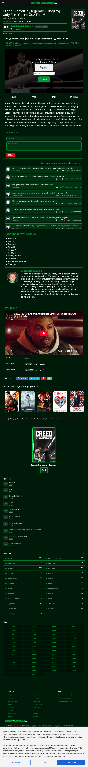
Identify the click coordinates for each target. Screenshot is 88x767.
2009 (54, 643)
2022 (34, 631)
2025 (54, 627)
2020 (74, 631)
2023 (14, 631)
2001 (54, 651)
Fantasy (11, 573)
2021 (54, 631)
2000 (74, 651)
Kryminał (51, 583)
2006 (34, 647)
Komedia (11, 583)
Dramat (12, 33)
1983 (13, 671)
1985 (54, 667)
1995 (13, 659)
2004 (74, 647)
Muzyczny (11, 589)
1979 (74, 671)
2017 (54, 635)
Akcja (5, 33)
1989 (54, 663)
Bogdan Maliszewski (31, 271)
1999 (13, 655)
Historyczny (12, 578)
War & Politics (13, 609)
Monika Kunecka (64, 698)
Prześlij (44, 79)
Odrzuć (44, 762)
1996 (74, 655)
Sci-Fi (50, 594)
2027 (14, 627)
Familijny (51, 568)
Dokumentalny (53, 563)
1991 (13, 663)
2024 (74, 627)
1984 (74, 667)
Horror (50, 578)
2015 (13, 639)
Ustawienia (16, 762)
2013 (54, 639)
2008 (74, 643)
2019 (13, 635)
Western (51, 609)
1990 (34, 663)
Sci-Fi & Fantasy (14, 599)
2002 (34, 651)
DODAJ (10, 155)
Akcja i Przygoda (54, 558)
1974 (34, 675)
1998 (34, 655)
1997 (54, 655)
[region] (44, 747)
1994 (34, 659)
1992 (74, 659)
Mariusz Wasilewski (65, 701)
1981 (54, 671)
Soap (50, 599)
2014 (34, 639)
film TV (50, 573)
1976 (13, 675)
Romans (11, 594)
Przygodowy (53, 589)
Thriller (51, 604)
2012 (74, 639)
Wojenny (11, 614)
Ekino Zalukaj (17, 726)
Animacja (11, 563)
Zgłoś (75, 97)
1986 (34, 667)
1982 (34, 671)
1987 (13, 667)
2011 (13, 643)
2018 (34, 635)
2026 (34, 627)
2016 (74, 635)
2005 (54, 647)
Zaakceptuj (71, 762)
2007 (14, 647)
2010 (34, 643)
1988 (74, 663)
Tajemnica (12, 604)
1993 (54, 659)
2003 (14, 651)
